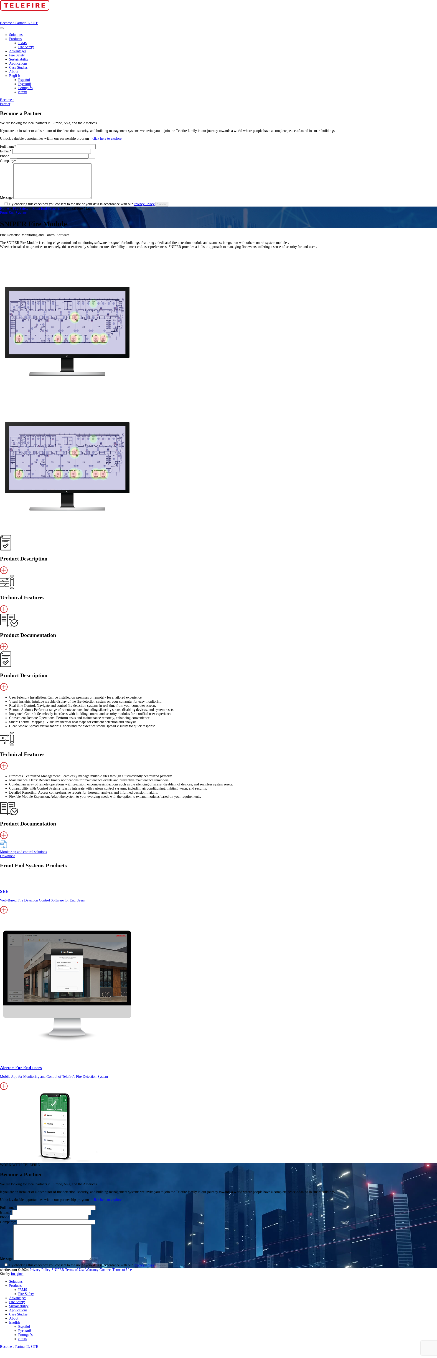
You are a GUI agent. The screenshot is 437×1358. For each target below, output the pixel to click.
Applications (18, 63)
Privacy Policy (144, 204)
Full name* (8, 146)
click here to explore (107, 138)
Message (6, 197)
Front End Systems (46, 208)
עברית (22, 92)
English (14, 76)
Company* (8, 161)
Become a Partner (13, 23)
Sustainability (18, 59)
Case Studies (18, 67)
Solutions (16, 35)
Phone (5, 156)
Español (24, 80)
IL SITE (32, 23)
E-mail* (6, 151)
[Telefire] (24, 9)
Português (25, 88)
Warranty (92, 1270)
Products (15, 39)
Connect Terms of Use (115, 1270)
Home (4, 208)
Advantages (17, 51)
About (13, 71)
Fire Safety (26, 47)
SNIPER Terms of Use (68, 1270)
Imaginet (17, 1274)
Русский (24, 84)
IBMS (22, 43)
